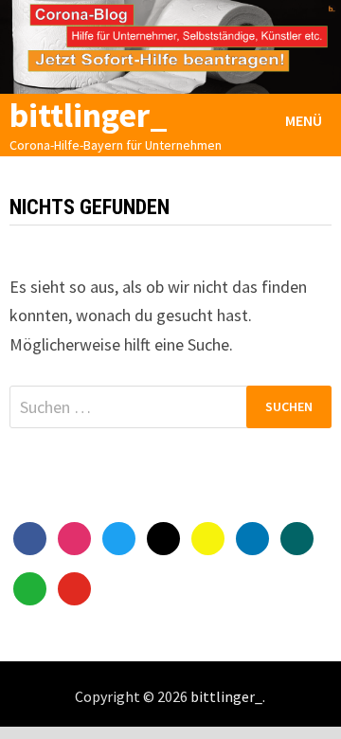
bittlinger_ (88, 115)
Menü (303, 120)
